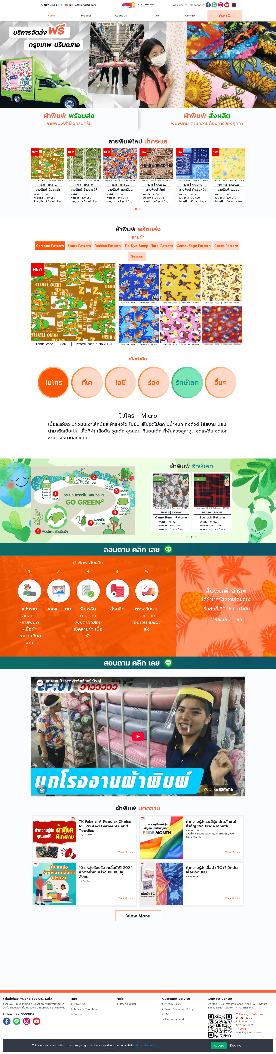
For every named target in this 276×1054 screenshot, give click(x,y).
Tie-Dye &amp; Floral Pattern (148, 245)
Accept (219, 1045)
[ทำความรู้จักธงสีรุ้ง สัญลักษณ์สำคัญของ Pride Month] (161, 837)
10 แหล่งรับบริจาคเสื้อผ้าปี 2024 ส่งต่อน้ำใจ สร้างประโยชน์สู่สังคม (106, 872)
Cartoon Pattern (50, 245)
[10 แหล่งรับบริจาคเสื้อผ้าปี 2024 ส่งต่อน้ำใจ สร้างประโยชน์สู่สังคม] (54, 883)
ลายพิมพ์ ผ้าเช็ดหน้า (120, 189)
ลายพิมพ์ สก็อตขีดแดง (192, 189)
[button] (136, 209)
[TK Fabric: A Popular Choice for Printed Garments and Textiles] (54, 837)
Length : (39, 201)
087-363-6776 (53, 5)
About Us (121, 15)
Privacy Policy (172, 1004)
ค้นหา (223, 15)
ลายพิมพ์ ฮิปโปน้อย (171, 517)
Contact (190, 15)
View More (125, 852)
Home (51, 15)
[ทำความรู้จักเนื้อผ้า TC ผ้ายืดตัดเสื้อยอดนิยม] (161, 883)
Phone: (242, 1021)
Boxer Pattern (226, 245)
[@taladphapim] (138, 549)
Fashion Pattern (108, 245)
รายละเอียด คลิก (226, 619)
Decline (235, 1045)
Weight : (39, 197)
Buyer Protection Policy (178, 1009)
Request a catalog (175, 1019)
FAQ (166, 1014)
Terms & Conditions (86, 1009)
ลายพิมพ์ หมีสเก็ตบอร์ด (229, 189)
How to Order (127, 1004)
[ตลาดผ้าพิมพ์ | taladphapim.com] (138, 5)
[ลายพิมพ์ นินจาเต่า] (73, 304)
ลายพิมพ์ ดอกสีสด (47, 189)
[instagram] (220, 5)
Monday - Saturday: (251, 1014)
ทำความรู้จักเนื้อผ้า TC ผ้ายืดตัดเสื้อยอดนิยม (212, 870)
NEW (35, 152)
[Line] (214, 5)
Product (86, 15)
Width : (38, 194)
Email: (242, 1029)
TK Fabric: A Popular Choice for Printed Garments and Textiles (105, 826)
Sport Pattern (79, 245)
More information (146, 1045)
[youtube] (226, 5)
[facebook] (208, 5)
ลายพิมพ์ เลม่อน (156, 189)
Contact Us (80, 1014)
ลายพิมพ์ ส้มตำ (84, 189)
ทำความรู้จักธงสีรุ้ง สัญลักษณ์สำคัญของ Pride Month (211, 824)
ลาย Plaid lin (212, 517)
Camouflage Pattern (194, 245)
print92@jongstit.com (82, 5)
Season (137, 256)
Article (156, 15)
